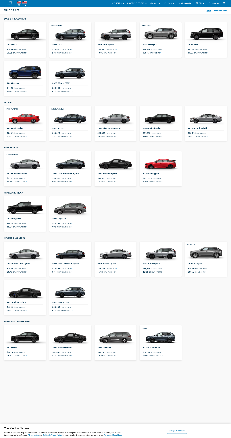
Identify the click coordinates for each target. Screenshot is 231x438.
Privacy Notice (33, 435)
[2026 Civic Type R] (161, 162)
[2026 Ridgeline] (25, 207)
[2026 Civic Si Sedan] (161, 117)
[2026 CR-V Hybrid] (115, 33)
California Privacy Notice (52, 435)
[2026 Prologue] (161, 33)
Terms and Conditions (113, 435)
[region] (115, 431)
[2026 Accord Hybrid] (206, 117)
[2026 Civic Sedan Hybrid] (115, 117)
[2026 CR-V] (70, 33)
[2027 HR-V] (25, 33)
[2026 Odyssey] (115, 336)
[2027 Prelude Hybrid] (115, 162)
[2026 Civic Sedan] (25, 117)
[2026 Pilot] (206, 33)
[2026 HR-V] (25, 336)
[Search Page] (224, 3)
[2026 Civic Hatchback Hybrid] (70, 162)
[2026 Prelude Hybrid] (70, 336)
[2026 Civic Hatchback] (25, 162)
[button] (214, 3)
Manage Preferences (177, 431)
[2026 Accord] (70, 117)
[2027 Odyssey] (70, 207)
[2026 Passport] (25, 72)
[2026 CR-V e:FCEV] (70, 72)
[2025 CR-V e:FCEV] (161, 336)
